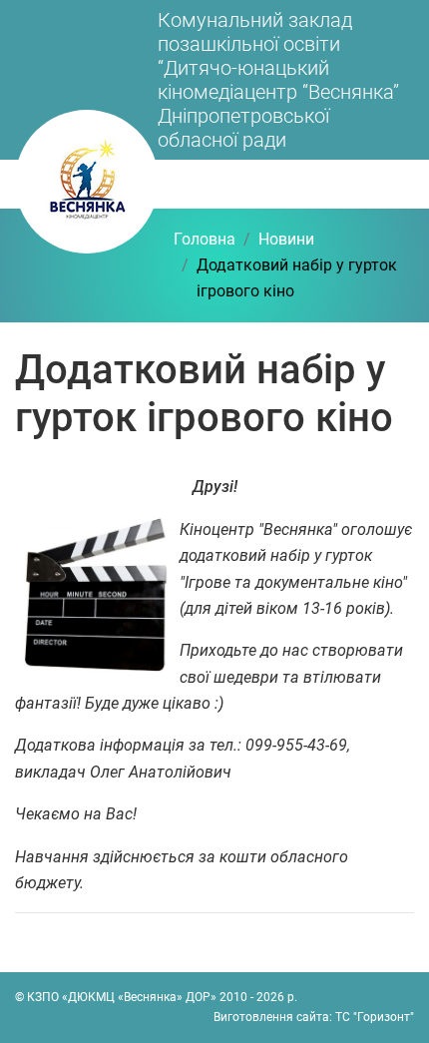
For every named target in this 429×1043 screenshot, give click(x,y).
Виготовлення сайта (271, 1017)
